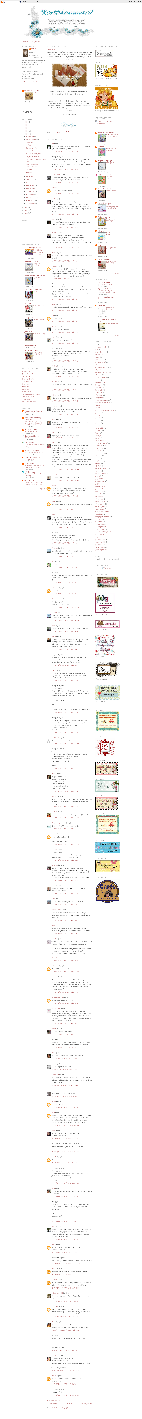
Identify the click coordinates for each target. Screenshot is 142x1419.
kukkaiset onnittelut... (109, 178)
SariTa (54, 1376)
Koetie (97, 438)
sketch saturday (31, 430)
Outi (53, 561)
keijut (97, 433)
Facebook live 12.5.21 (110, 234)
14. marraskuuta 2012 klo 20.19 (65, 1183)
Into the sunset (111, 191)
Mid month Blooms (31, 413)
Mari (53, 885)
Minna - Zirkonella (58, 823)
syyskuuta (30, 179)
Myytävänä (36, 42)
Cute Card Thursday (32, 457)
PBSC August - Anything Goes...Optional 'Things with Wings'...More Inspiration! (33, 423)
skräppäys (99, 496)
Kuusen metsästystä (33, 154)
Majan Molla (56, 174)
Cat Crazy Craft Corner (34, 289)
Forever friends (101, 377)
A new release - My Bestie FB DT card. (38, 354)
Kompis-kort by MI (31, 261)
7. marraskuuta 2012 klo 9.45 (65, 681)
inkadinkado (99, 405)
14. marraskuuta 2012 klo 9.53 (65, 1139)
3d (96, 344)
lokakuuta (30, 176)
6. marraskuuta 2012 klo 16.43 (65, 321)
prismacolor (99, 489)
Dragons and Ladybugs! (110, 220)
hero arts (99, 390)
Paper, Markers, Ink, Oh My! (35, 275)
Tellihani (54, 326)
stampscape (100, 504)
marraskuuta (31, 140)
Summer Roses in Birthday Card (112, 149)
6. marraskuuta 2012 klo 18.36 (65, 428)
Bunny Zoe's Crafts (29, 374)
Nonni (54, 636)
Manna (54, 1280)
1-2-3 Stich (26, 371)
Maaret (54, 474)
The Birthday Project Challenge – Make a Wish (106, 292)
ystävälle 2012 (100, 542)
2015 (26, 125)
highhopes (98, 393)
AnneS (54, 1269)
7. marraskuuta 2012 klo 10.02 (65, 713)
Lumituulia (55, 1075)
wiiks (53, 304)
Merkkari (34, 48)
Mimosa (98, 451)
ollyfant (98, 466)
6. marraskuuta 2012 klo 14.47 (65, 214)
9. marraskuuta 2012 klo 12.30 (65, 1034)
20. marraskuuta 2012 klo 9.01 (65, 1317)
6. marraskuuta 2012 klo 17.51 (65, 414)
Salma (54, 188)
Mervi (54, 337)
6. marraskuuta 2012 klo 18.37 (65, 438)
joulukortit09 (99, 428)
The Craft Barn (28, 397)
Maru (54, 899)
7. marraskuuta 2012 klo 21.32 (65, 894)
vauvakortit (99, 524)
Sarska (54, 266)
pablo (97, 476)
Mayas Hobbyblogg (105, 161)
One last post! (29, 459)
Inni (53, 1053)
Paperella (25, 389)
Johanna (55, 865)
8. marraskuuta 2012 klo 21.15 (65, 1003)
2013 (26, 131)
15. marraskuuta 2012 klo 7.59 (65, 1196)
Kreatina (25, 384)
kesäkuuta (30, 188)
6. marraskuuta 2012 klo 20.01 (65, 567)
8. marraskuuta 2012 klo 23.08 (65, 1023)
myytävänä (99, 461)
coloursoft (99, 355)
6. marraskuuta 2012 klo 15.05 (65, 227)
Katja (53, 626)
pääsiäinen (99, 491)
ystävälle (98, 537)
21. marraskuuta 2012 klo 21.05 (65, 1395)
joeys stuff (28, 332)
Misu (53, 1064)
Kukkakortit (99, 441)
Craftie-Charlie (27, 376)
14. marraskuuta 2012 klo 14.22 (65, 1152)
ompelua (98, 471)
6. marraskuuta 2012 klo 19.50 (65, 543)
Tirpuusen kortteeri (105, 245)
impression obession (102, 403)
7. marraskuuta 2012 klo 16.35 (65, 807)
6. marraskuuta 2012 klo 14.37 (65, 194)
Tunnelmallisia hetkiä (32, 91)
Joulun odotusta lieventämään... (32, 166)
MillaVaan (55, 1355)
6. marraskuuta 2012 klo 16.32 (65, 310)
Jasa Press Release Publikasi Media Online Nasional (34, 466)
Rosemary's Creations (33, 247)
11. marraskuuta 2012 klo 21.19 (65, 1096)
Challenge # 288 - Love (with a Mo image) (35, 475)
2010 (26, 210)
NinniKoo (55, 548)
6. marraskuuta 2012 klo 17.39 (65, 390)
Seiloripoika (30, 151)
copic (97, 357)
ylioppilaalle (99, 534)
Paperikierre (26, 392)
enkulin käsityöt (57, 1293)
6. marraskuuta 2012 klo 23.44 (65, 649)
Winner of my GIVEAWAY (110, 262)
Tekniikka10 (99, 514)
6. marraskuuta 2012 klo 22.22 (65, 620)
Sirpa (53, 925)
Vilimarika (55, 599)
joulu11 (97, 415)
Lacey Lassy (29, 318)
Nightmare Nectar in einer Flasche (112, 135)
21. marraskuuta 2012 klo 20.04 (66, 1384)
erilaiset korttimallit (102, 372)
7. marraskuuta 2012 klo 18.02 (65, 845)
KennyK (98, 436)
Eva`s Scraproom (31, 350)
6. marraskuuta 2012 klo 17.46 (65, 401)
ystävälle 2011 (100, 539)
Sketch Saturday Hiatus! (32, 431)
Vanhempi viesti (86, 1404)
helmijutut (98, 388)
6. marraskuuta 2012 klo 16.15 (65, 279)
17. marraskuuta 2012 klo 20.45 (66, 1264)
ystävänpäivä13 (101, 550)
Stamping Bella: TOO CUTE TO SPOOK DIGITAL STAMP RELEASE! (38, 252)
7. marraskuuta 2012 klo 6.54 (65, 665)
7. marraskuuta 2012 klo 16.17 (65, 769)
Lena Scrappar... (30, 303)
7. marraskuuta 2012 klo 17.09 (65, 818)
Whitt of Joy (99, 529)
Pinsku (54, 433)
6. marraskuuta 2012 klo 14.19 (65, 169)
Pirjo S (54, 1157)
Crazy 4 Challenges (32, 451)
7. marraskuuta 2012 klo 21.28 (65, 880)
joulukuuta (30, 137)
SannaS (54, 834)
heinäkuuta (30, 185)
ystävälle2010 (100, 547)
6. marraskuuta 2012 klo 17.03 (65, 332)
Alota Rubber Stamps (33, 480)
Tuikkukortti (30, 145)
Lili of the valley (101, 443)
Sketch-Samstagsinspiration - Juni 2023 (112, 206)
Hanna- (54, 796)
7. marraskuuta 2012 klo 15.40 (65, 744)
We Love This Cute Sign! (106, 284)
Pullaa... (35, 93)
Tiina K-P (55, 232)
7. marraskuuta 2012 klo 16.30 (65, 791)
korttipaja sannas (104, 175)
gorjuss (98, 380)
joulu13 (97, 420)
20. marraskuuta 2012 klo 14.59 (66, 1350)
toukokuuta (30, 191)
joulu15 (97, 425)
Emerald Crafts (28, 379)
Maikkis (54, 366)
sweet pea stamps (102, 512)
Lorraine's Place (30, 346)
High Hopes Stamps (32, 436)
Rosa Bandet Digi (39, 305)
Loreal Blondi (56, 910)
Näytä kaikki (43, 488)
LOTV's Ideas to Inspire (106, 297)
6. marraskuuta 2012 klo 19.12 (65, 496)
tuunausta (99, 522)
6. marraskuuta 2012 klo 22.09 (65, 607)
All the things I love (104, 217)
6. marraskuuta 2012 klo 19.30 (65, 509)
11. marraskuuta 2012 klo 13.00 (65, 1070)
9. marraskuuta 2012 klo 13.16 (65, 1048)
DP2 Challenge (30, 472)
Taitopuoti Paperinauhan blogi (107, 320)
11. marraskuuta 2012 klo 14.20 (65, 1085)
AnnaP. (54, 253)
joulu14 (97, 423)
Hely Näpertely (57, 997)
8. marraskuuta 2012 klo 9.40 (65, 961)
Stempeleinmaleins (104, 203)
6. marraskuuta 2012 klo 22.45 (65, 631)
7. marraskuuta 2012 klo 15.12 (65, 733)
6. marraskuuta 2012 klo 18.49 (65, 480)
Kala (53, 1112)
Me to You (99, 448)
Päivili (54, 1226)
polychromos (100, 486)
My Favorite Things (105, 289)
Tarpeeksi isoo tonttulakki (111, 248)
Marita (54, 612)
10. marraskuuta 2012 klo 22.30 (65, 1059)
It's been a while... (38, 319)
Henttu (54, 382)
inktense (98, 408)
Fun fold (35, 291)
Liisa (53, 501)
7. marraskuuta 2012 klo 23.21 (65, 934)
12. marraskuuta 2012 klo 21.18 (65, 1107)
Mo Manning (100, 453)
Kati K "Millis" (56, 1008)
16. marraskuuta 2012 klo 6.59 (65, 1221)
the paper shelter (102, 517)
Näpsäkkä (25, 387)
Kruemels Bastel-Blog (105, 133)
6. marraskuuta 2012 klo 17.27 (65, 377)
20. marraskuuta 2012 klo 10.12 (65, 1330)
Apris (54, 219)
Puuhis (54, 1028)
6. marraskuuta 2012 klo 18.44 (65, 469)
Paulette (55, 812)
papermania (100, 479)
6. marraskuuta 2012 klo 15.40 (65, 248)
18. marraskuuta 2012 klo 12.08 (65, 1288)
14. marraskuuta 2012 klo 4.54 (65, 1125)
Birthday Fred (29, 438)
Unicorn (54, 406)
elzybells (98, 370)
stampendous (100, 501)
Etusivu (25, 42)
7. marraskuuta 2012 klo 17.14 (65, 829)
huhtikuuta (30, 194)
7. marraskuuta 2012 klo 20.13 (65, 860)
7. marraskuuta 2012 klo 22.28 (65, 920)
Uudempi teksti (52, 1404)
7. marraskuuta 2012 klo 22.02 (65, 905)
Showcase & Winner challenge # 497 (35, 445)
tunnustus (99, 519)
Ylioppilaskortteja (112, 323)
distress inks (100, 362)
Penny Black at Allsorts (33, 411)
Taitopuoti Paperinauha (31, 394)
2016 (26, 122)
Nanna (54, 485)
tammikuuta (30, 203)
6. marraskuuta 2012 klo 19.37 (65, 527)
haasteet (98, 385)
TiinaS (54, 1101)
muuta (57, 132)
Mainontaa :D (31, 173)
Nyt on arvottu (31, 148)
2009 (26, 213)
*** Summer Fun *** (38, 278)
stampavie (99, 499)
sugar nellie (99, 509)
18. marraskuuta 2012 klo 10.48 (65, 1275)
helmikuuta (30, 200)
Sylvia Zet (101, 305)
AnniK (54, 419)
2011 (26, 207)
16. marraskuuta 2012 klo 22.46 (66, 1253)
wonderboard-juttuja (103, 532)
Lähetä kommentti (53, 1400)
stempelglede (100, 507)
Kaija (53, 199)
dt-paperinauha (101, 367)
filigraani (98, 375)
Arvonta (29, 170)
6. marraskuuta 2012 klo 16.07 (65, 261)
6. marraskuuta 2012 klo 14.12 (65, 152)
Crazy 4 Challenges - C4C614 (34, 453)
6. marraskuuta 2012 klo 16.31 (65, 299)
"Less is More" (30, 443)
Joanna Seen (27, 382)
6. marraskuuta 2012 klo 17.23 (65, 361)
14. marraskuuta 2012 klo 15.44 (65, 1163)
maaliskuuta (31, 197)
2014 (26, 128)
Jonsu (54, 1130)
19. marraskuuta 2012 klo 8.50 (65, 1301)
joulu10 (97, 413)
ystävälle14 (99, 545)
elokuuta (29, 182)
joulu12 (97, 418)
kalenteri (98, 431)
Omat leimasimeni (101, 469)
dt (96, 365)
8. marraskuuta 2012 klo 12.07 (65, 972)
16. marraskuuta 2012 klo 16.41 (65, 1239)
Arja (53, 1188)
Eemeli (54, 939)
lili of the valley (30, 464)
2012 (26, 134)
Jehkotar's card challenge (104, 410)
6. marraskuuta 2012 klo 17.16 (65, 343)
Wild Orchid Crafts (29, 402)
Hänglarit (98, 395)
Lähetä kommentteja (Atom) (61, 1408)
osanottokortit (100, 474)
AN (53, 143)
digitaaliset (99, 360)
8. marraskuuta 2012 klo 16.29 (65, 992)
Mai (53, 1090)
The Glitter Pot (27, 399)
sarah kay (99, 494)
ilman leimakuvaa (101, 400)
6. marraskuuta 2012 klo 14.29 (65, 183)
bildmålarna (99, 352)
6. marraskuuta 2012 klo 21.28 (65, 583)
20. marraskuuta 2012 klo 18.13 (65, 1371)
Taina (54, 395)
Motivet (98, 456)
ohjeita (97, 463)
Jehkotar (101, 231)
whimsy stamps (101, 527)
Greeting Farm (100, 382)
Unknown (55, 588)
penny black (99, 481)
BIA (96, 349)
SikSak (54, 1244)
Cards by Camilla (104, 259)
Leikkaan (101, 147)
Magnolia (98, 446)
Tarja (53, 514)
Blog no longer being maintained (105, 300)
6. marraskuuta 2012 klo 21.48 (65, 594)
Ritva (53, 774)
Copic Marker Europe (106, 189)
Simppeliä (29, 142)
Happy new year (112, 163)
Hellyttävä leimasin (33, 157)
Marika (54, 850)
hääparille (99, 398)
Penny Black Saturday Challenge (33, 419)
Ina (53, 315)
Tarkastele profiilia (30, 81)
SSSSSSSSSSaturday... (39, 334)
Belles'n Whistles (101, 347)
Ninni (53, 1322)
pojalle (97, 484)
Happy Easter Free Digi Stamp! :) (112, 308)
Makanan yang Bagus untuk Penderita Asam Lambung (34, 483)
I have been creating (37, 264)
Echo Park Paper (104, 282)
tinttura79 (55, 738)
